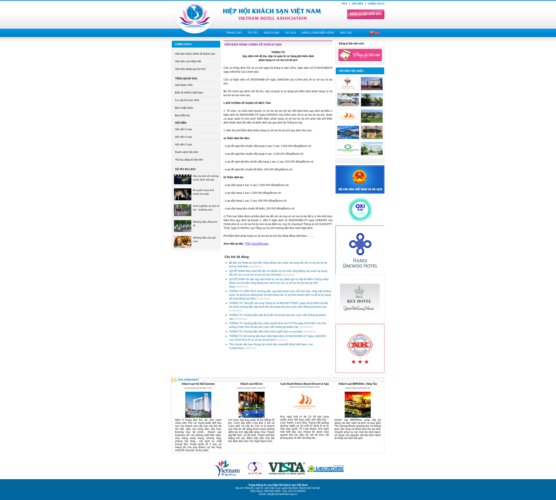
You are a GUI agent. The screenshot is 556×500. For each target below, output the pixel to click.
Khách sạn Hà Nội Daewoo (198, 383)
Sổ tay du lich (185, 169)
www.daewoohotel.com (198, 388)
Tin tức (253, 32)
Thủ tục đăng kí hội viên (189, 159)
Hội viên (357, 3)
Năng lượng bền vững (318, 32)
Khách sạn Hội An (251, 383)
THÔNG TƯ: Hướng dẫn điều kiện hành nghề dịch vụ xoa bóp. (272, 331)
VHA (344, 3)
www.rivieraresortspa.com (304, 386)
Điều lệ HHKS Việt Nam (189, 92)
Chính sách (376, 3)
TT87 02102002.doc (257, 243)
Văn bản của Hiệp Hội (188, 61)
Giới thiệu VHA (184, 85)
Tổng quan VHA (186, 78)
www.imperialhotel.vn (357, 388)
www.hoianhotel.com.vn (251, 388)
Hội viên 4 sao (183, 136)
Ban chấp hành (184, 107)
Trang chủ (234, 32)
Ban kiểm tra (182, 115)
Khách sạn (271, 32)
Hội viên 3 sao (183, 144)
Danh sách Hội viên (186, 152)
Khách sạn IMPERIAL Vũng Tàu (358, 383)
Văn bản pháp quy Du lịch (190, 69)
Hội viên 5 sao (183, 129)
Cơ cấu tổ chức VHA (187, 100)
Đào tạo (346, 32)
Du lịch (290, 32)
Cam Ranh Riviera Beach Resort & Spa (304, 383)
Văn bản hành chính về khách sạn (195, 53)
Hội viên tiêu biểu (351, 70)
